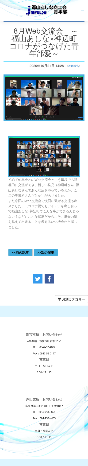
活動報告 (73, 66)
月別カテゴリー (73, 299)
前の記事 (22, 252)
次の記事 (47, 252)
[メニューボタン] (83, 10)
